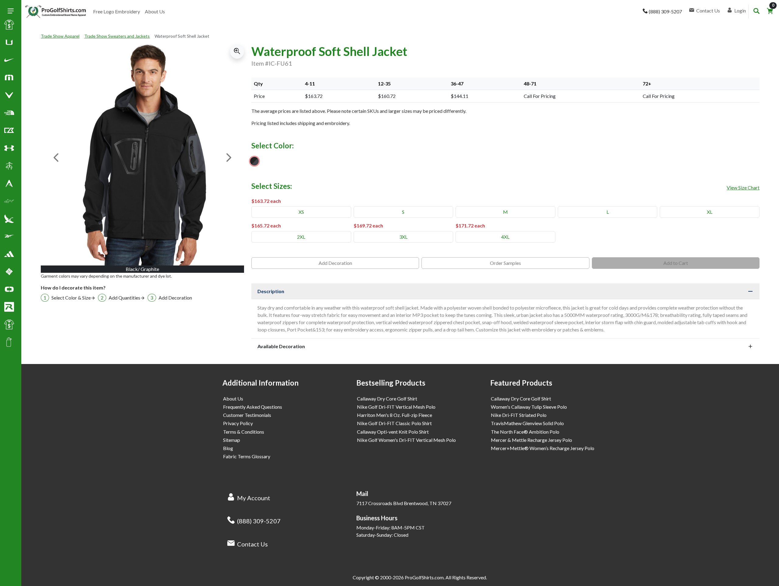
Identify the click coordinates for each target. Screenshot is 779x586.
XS (301, 212)
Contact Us (252, 544)
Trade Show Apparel (60, 36)
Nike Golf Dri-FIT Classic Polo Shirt (394, 423)
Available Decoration (281, 346)
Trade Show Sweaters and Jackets (117, 36)
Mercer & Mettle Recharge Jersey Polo (531, 440)
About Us (155, 11)
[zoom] (237, 51)
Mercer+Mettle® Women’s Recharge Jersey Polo (542, 448)
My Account (253, 497)
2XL (301, 237)
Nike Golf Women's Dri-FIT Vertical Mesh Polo (406, 440)
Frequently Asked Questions (252, 407)
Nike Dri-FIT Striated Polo (519, 415)
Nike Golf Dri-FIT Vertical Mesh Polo (396, 407)
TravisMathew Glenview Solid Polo (527, 423)
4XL (505, 237)
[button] (9, 61)
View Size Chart (743, 187)
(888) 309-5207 (259, 521)
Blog (228, 448)
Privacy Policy (238, 423)
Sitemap (231, 440)
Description (270, 291)
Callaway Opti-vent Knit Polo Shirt (393, 432)
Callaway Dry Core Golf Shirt (387, 398)
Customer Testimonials (247, 415)
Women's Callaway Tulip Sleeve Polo (529, 407)
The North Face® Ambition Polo (525, 432)
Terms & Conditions (243, 432)
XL (709, 212)
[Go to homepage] (55, 11)
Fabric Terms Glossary (246, 456)
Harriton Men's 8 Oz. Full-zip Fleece (394, 415)
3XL (403, 237)
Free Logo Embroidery (116, 11)
